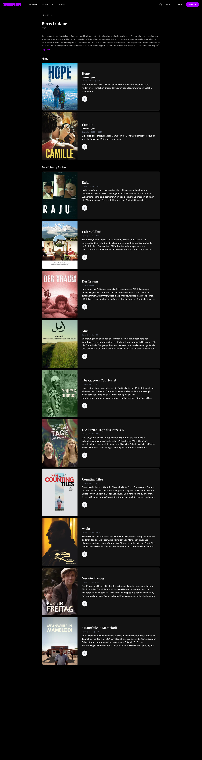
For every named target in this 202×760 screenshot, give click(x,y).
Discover (33, 4)
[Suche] (160, 4)
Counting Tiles (92, 479)
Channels (47, 4)
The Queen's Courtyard (99, 380)
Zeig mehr (46, 49)
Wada (86, 529)
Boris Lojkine (90, 77)
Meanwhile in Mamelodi (99, 628)
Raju (85, 182)
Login (179, 4)
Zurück (48, 15)
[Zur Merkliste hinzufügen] (84, 99)
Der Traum (90, 281)
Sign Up (193, 4)
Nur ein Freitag (93, 578)
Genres (61, 4)
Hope (86, 73)
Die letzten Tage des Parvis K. (103, 430)
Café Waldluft (91, 232)
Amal (85, 331)
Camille (87, 125)
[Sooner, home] (12, 4)
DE (166, 4)
